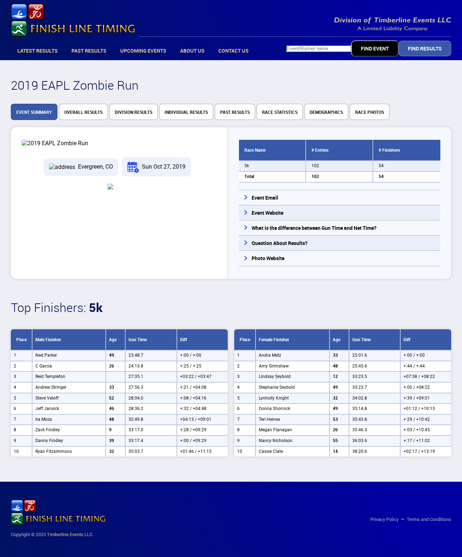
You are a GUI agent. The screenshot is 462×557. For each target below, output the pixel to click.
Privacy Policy (384, 519)
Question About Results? (280, 243)
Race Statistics (279, 112)
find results (425, 49)
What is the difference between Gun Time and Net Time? (314, 228)
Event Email (265, 198)
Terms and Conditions (429, 519)
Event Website (267, 213)
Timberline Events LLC (69, 534)
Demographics (326, 112)
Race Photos (369, 112)
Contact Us (233, 51)
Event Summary (34, 112)
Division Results (133, 112)
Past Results (88, 51)
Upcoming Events (143, 51)
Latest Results (37, 51)
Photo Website (268, 258)
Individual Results (186, 112)
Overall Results (83, 112)
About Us (192, 51)
